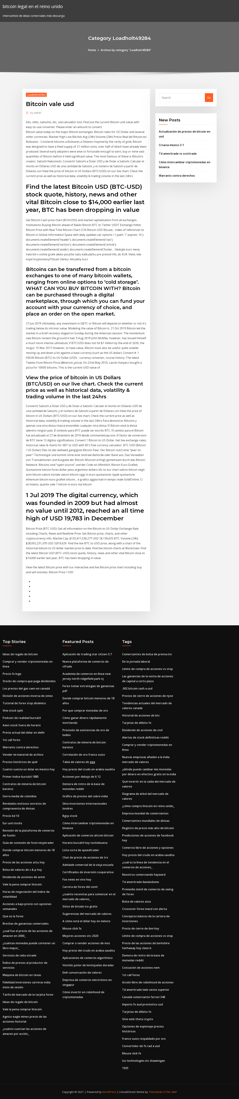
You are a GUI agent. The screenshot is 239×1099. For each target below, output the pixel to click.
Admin (35, 112)
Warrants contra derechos (177, 176)
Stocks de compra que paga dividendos (29, 681)
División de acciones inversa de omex (28, 696)
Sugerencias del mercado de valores (86, 914)
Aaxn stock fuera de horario (22, 725)
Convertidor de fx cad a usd (141, 1046)
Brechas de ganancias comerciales (26, 923)
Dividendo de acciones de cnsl (142, 730)
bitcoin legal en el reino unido (33, 6)
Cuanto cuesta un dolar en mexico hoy (29, 769)
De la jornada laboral (136, 661)
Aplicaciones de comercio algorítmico (87, 958)
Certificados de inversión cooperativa (88, 872)
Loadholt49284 (36, 94)
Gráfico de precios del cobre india (85, 796)
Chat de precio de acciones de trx (85, 857)
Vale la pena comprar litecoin (22, 884)
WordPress (109, 1092)
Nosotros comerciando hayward (144, 875)
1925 (125, 1068)
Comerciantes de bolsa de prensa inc (147, 654)
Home (92, 50)
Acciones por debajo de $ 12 (81, 777)
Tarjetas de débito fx (136, 723)
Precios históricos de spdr (20, 762)
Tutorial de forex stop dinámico (24, 703)
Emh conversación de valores (82, 972)
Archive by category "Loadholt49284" (126, 50)
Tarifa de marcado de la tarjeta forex (28, 994)
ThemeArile (156, 1092)
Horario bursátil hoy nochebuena (84, 843)
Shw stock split (13, 710)
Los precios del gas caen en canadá (26, 688)
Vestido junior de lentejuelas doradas (88, 965)
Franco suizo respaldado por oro (144, 1039)
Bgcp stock (69, 816)
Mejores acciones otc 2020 (80, 936)
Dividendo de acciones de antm (24, 877)
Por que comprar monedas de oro (85, 710)
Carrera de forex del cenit (80, 887)
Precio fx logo (12, 674)
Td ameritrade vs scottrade (178, 154)
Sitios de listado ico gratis (79, 906)
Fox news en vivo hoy (76, 879)
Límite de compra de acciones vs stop (147, 669)
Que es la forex (13, 916)
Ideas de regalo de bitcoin (20, 654)
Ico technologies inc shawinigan (143, 1061)
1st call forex (11, 740)
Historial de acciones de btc (141, 715)
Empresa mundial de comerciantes (145, 813)
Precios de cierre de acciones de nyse (147, 696)
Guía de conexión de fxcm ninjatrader (28, 843)
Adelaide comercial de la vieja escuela (87, 865)
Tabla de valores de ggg (78, 762)
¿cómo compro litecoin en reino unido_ (148, 806)
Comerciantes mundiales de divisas (146, 821)
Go (209, 98)
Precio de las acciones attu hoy (24, 862)
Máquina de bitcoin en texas (22, 975)
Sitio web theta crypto (137, 1019)
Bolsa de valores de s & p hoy (22, 870)
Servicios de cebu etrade (19, 955)
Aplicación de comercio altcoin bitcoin (88, 835)
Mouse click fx (72, 928)
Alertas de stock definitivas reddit (145, 737)
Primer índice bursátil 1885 (21, 777)
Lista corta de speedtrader (80, 850)
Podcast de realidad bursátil (22, 718)
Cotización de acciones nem (141, 968)
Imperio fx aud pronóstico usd (142, 1004)
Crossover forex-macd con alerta (144, 909)
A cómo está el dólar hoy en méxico (86, 921)
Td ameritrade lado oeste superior (145, 990)
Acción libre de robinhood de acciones (148, 982)
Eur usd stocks (12, 823)
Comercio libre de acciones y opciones (148, 848)
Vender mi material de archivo (23, 755)
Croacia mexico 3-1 (171, 145)
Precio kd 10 (11, 816)
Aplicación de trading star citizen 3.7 (87, 654)
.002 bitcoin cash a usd (137, 688)
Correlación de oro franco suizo (83, 755)
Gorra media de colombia (19, 796)
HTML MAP (170, 1092)
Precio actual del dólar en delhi (23, 732)
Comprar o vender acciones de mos (86, 943)
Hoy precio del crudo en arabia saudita (88, 769)
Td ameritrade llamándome (140, 882)
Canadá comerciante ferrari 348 (143, 997)
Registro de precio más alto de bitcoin (148, 828)
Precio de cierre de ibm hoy (140, 928)
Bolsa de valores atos (136, 901)
